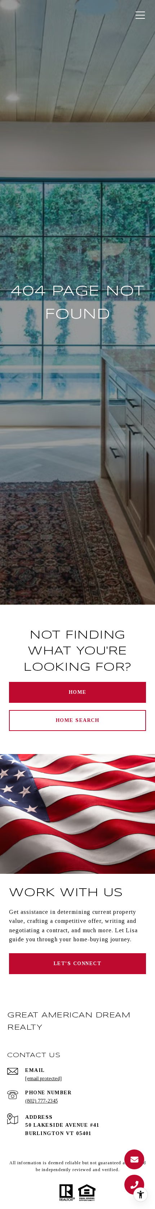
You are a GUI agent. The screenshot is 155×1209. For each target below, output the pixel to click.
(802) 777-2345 (41, 1101)
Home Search (77, 720)
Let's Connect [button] (78, 963)
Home (78, 692)
